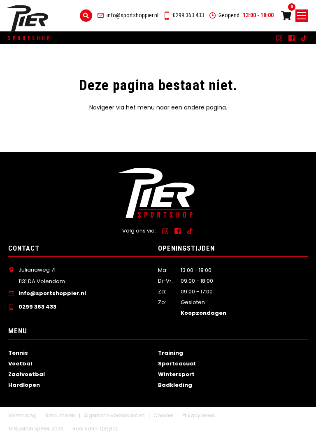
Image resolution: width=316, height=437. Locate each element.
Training (170, 353)
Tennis (18, 353)
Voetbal (20, 363)
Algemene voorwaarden (114, 415)
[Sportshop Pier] (27, 18)
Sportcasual (176, 363)
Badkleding (175, 385)
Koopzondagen (203, 313)
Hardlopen (24, 385)
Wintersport (176, 374)
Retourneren (60, 415)
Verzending (22, 415)
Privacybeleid (199, 415)
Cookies (163, 415)
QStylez (109, 428)
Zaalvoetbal (26, 374)
